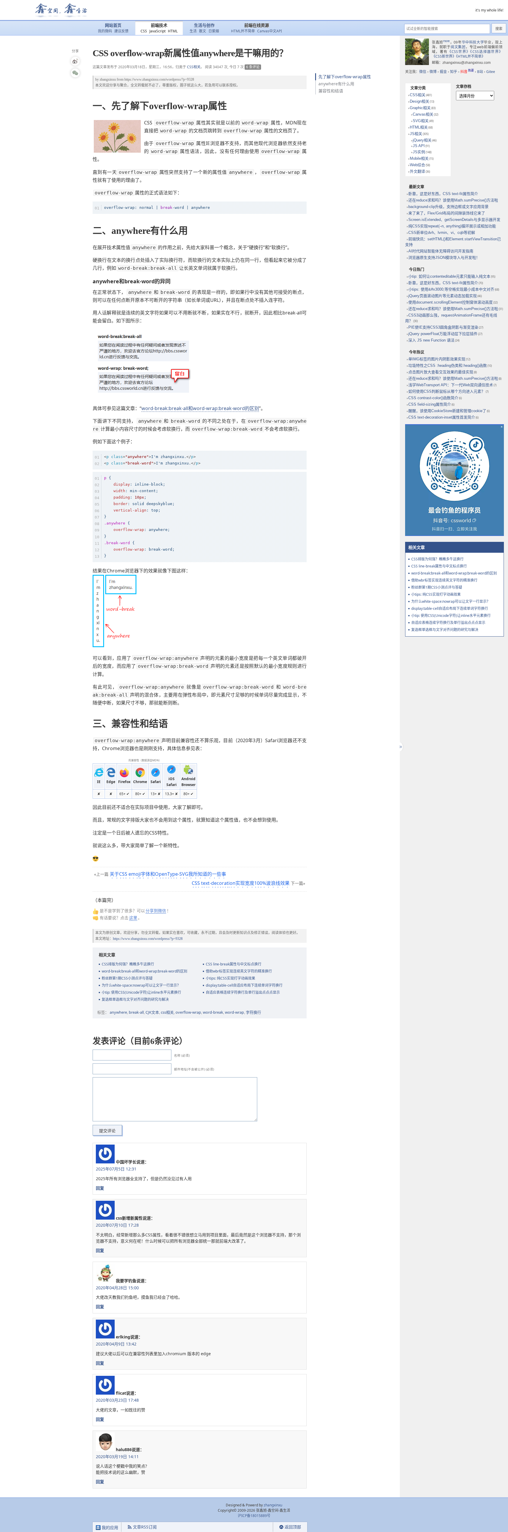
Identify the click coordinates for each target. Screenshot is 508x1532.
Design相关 (419, 101)
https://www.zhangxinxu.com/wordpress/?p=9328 (159, 79)
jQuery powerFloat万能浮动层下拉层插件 (442, 334)
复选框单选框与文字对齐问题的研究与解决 (135, 999)
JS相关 (416, 133)
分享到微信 (156, 910)
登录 (262, 1527)
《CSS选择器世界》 (486, 51)
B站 (480, 71)
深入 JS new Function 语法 (431, 340)
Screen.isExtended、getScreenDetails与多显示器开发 (454, 219)
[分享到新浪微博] (75, 61)
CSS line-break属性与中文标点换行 (233, 964)
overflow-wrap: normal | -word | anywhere (157, 207)
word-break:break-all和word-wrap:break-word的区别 (200, 408)
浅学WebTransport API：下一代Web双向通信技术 (450, 385)
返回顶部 (293, 1527)
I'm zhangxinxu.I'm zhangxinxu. (152, 459)
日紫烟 (213, 31)
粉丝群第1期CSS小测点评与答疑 (127, 978)
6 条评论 (253, 66)
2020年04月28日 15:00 (117, 1287)
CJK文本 (152, 1012)
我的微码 (105, 31)
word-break (213, 1012)
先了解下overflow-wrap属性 (344, 76)
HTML (173, 31)
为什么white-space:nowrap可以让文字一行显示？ (141, 985)
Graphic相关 (420, 108)
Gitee (490, 71)
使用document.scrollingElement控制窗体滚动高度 (450, 302)
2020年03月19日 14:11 (117, 1456)
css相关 (167, 1012)
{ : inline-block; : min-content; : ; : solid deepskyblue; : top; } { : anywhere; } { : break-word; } (139, 517)
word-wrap (234, 1012)
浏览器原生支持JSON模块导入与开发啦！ (444, 257)
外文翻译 (417, 171)
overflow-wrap (188, 1012)
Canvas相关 (423, 114)
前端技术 (159, 25)
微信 (422, 71)
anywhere (118, 1012)
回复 (100, 1188)
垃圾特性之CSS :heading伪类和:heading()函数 (447, 365)
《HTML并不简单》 (470, 56)
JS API (419, 146)
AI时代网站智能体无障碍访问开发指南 (440, 251)
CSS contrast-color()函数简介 (433, 398)
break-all (136, 1012)
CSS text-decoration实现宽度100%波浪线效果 (241, 883)
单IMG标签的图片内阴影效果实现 (436, 359)
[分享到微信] (75, 73)
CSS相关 (193, 66)
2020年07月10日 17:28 (117, 1225)
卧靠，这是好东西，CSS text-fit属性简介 (443, 194)
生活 (193, 31)
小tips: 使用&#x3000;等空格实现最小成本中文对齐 (451, 289)
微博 (433, 71)
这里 (133, 917)
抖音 (467, 71)
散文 (202, 31)
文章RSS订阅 (145, 1527)
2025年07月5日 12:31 (116, 1169)
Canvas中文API (269, 31)
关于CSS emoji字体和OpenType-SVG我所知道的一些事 (168, 874)
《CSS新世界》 (444, 56)
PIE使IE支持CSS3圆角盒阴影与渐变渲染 (443, 327)
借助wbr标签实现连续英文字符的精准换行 (239, 971)
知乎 (453, 71)
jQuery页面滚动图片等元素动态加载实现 (442, 296)
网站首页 (113, 25)
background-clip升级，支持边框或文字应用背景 (448, 206)
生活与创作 (204, 25)
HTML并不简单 (243, 31)
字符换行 (253, 1012)
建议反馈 (121, 31)
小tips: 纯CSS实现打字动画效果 (230, 978)
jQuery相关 (422, 140)
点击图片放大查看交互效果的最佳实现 (440, 372)
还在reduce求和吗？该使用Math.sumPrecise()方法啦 (453, 200)
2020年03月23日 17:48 (117, 1400)
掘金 (443, 71)
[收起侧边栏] (400, 746)
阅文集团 (458, 46)
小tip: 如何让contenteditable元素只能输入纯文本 (449, 276)
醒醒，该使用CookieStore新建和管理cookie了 (447, 411)
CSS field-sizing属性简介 (429, 404)
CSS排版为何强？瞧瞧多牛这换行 (128, 964)
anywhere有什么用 (336, 83)
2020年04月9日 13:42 (116, 1344)
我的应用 (109, 1527)
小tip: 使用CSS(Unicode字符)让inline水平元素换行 (141, 992)
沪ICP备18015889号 (254, 1515)
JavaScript (157, 31)
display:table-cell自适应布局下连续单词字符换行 (244, 985)
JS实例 (419, 152)
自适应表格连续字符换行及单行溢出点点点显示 (243, 992)
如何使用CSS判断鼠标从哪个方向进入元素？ (446, 391)
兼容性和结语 (330, 91)
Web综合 (417, 165)
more (446, 41)
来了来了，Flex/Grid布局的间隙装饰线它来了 (446, 213)
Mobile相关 (419, 158)
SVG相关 (421, 121)
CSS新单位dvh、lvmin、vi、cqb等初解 (441, 232)
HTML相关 (419, 127)
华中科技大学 (473, 42)
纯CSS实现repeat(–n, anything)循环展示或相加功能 (452, 226)
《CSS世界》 (459, 51)
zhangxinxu (108, 79)
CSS (144, 31)
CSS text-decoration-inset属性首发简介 (441, 417)
